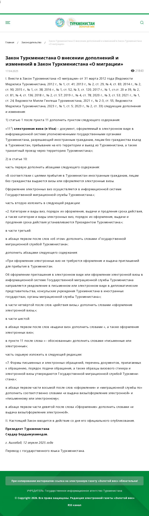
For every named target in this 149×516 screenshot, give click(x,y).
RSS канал (74, 505)
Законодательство (31, 42)
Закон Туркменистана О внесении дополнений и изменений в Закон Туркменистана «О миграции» (95, 43)
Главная (9, 42)
